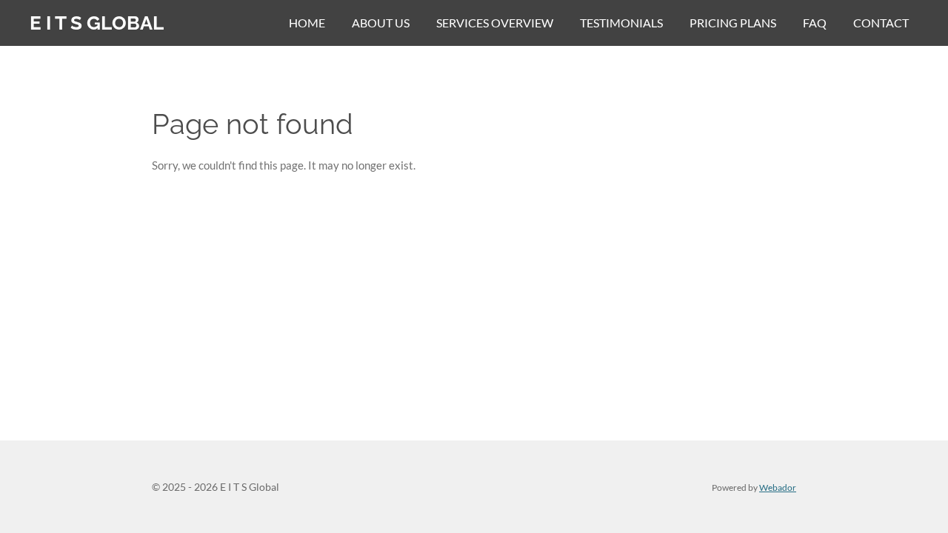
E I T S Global (97, 23)
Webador (777, 487)
